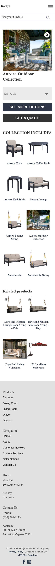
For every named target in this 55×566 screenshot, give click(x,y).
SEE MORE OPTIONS (27, 107)
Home (6, 436)
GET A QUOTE (27, 118)
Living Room (10, 408)
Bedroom (8, 397)
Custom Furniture (13, 453)
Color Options (11, 459)
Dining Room (10, 403)
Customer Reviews (14, 447)
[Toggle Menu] (50, 6)
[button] (47, 34)
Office (6, 414)
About (6, 441)
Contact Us (9, 464)
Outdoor (7, 420)
